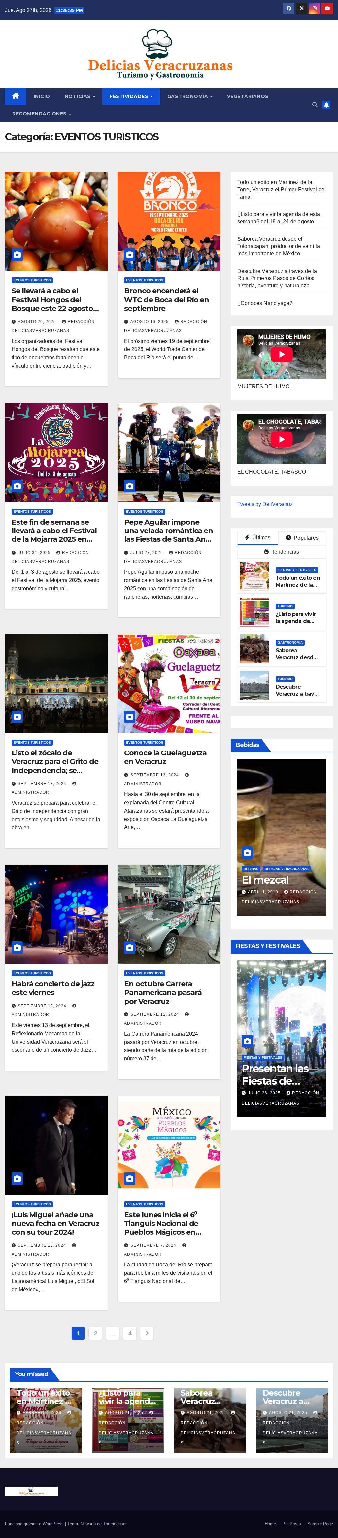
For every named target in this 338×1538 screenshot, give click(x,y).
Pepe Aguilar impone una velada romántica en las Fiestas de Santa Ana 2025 (168, 535)
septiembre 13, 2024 (43, 783)
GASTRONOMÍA (188, 96)
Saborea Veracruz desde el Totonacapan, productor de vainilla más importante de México (278, 246)
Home (270, 1523)
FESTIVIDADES (130, 96)
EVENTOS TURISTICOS (32, 280)
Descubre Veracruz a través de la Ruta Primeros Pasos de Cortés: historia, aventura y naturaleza (277, 278)
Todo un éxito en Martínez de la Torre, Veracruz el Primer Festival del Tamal (281, 189)
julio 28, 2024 (265, 892)
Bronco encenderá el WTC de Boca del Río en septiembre (166, 299)
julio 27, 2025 (147, 552)
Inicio (42, 96)
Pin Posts (291, 1523)
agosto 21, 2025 (125, 1412)
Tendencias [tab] (284, 552)
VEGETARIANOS (248, 96)
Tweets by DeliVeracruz (265, 504)
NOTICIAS (78, 96)
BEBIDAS (251, 856)
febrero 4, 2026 (268, 1083)
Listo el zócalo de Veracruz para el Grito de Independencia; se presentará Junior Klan (55, 766)
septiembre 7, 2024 (154, 1245)
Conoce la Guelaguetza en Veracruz (165, 757)
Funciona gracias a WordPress (35, 1523)
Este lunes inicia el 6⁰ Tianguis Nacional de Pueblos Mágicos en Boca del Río (161, 1227)
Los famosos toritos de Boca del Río (279, 880)
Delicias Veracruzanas (287, 856)
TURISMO (285, 606)
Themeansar (115, 1523)
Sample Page (320, 1523)
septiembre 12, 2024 (43, 1006)
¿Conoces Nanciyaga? (265, 303)
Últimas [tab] (261, 537)
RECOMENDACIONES (40, 114)
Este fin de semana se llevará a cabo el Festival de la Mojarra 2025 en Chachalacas (54, 535)
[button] (315, 105)
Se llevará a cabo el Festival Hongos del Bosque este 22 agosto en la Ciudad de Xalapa (52, 303)
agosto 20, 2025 (37, 321)
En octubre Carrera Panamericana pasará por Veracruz (162, 992)
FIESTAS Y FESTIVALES (297, 570)
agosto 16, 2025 (150, 321)
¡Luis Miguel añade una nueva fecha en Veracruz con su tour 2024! (55, 1223)
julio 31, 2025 (35, 552)
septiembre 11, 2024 (42, 1245)
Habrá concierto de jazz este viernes (53, 988)
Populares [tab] (305, 538)
